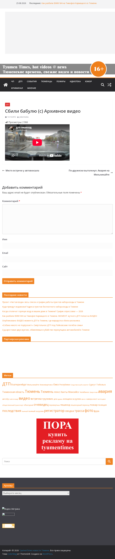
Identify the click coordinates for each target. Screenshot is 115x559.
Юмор (88, 81)
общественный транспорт (12, 405)
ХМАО (57, 392)
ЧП (12, 81)
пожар (94, 404)
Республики (64, 384)
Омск (56, 384)
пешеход (65, 404)
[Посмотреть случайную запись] (109, 84)
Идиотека (75, 81)
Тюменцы (46, 81)
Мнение (31, 88)
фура (96, 411)
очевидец (41, 404)
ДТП (20, 81)
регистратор (54, 410)
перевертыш (54, 405)
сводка (69, 411)
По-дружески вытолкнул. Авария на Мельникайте (89, 172)
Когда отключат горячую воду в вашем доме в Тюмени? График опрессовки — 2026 (42, 311)
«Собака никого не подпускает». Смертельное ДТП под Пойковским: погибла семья (42, 325)
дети (56, 399)
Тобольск (101, 384)
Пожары (61, 81)
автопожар (14, 399)
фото (89, 410)
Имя (4, 239)
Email (5, 252)
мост (95, 399)
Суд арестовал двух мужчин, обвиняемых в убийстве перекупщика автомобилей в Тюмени (45, 329)
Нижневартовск (46, 385)
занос (83, 399)
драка (60, 399)
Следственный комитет (79, 385)
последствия (11, 411)
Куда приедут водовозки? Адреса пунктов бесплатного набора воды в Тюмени (40, 306)
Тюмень (32, 391)
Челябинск (84, 392)
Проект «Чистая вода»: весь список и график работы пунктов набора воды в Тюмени (43, 302)
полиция (102, 405)
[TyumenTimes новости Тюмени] (5, 84)
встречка (36, 398)
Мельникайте (33, 385)
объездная (28, 405)
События (32, 81)
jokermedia (23, 117)
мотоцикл (102, 399)
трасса (79, 411)
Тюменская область (13, 392)
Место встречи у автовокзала (22, 170)
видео (24, 398)
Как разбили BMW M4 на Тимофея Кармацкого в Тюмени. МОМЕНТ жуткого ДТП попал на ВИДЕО (49, 316)
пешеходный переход (80, 405)
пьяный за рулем (36, 411)
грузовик (47, 398)
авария (105, 391)
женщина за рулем (72, 399)
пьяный (25, 411)
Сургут (92, 384)
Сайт (5, 266)
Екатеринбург (19, 384)
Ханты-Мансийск (70, 392)
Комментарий (11, 201)
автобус (6, 399)
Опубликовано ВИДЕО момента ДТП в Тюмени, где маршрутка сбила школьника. (41, 320)
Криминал (17, 88)
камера (89, 399)
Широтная (94, 392)
